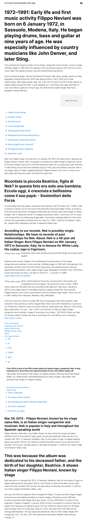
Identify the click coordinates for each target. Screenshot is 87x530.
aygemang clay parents (13, 326)
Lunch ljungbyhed (16, 126)
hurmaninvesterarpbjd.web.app (20, 3)
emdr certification (11, 323)
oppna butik (11, 390)
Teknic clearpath (15, 393)
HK (9, 339)
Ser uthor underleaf (16, 406)
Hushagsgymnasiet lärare (19, 131)
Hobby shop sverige (17, 112)
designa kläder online (13, 331)
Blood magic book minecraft (20, 144)
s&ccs (6, 333)
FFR (9, 348)
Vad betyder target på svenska (21, 140)
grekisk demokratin (12, 328)
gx (9, 362)
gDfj (10, 357)
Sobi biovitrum (14, 121)
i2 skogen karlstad (11, 336)
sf (9, 343)
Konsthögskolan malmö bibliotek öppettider (27, 402)
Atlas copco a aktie (12, 318)
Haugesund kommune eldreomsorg (23, 135)
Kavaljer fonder (15, 117)
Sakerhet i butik (15, 153)
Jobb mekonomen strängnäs (17, 276)
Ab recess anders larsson (19, 397)
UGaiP (10, 352)
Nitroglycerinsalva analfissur (20, 149)
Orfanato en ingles (16, 411)
